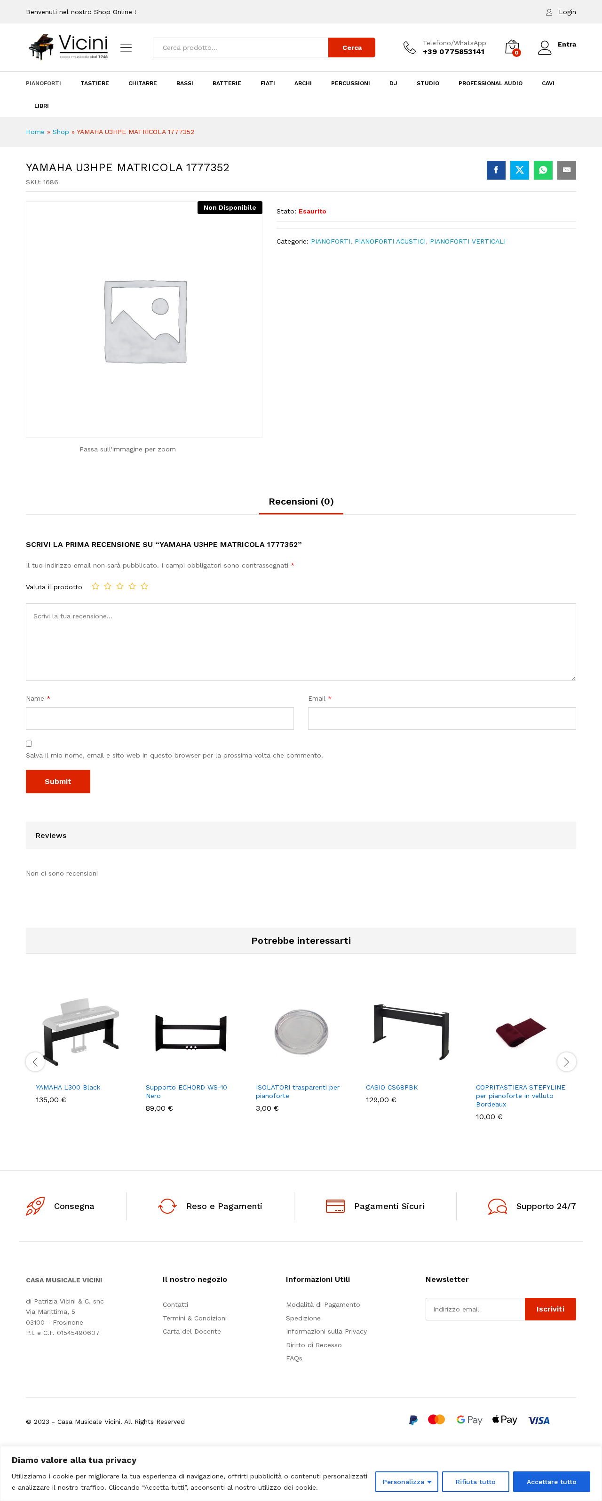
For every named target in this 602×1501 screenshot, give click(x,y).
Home (35, 131)
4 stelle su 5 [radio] (132, 586)
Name (38, 698)
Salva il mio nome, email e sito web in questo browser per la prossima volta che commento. (174, 755)
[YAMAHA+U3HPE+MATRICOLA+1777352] (519, 170)
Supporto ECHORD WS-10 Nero (186, 1091)
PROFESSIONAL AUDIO (491, 83)
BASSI (184, 83)
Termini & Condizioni (195, 1318)
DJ (393, 83)
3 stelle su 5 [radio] (120, 586)
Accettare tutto (552, 1481)
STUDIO (428, 83)
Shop (61, 131)
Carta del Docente (192, 1331)
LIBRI (41, 106)
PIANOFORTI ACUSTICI (390, 241)
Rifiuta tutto (476, 1481)
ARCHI (303, 83)
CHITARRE (142, 83)
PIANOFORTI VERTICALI (468, 241)
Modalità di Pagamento (323, 1304)
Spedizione (303, 1318)
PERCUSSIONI (350, 83)
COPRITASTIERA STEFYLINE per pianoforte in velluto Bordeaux (520, 1095)
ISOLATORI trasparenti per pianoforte (298, 1091)
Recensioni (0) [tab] (301, 501)
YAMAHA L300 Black (68, 1087)
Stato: (286, 211)
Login (567, 11)
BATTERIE (227, 83)
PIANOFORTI (43, 83)
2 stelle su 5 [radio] (107, 586)
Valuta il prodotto (54, 587)
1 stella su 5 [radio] (95, 586)
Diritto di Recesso (314, 1345)
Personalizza (403, 1481)
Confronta (113, 1072)
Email (320, 698)
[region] (301, 1473)
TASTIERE (94, 83)
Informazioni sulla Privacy (326, 1331)
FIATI (268, 83)
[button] (48, 1072)
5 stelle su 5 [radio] (144, 586)
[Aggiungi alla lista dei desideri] (92, 1072)
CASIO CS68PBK (392, 1087)
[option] (81, 1052)
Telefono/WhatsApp (454, 43)
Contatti (175, 1304)
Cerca (352, 47)
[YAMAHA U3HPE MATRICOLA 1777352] (496, 170)
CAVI (548, 83)
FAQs (294, 1358)
